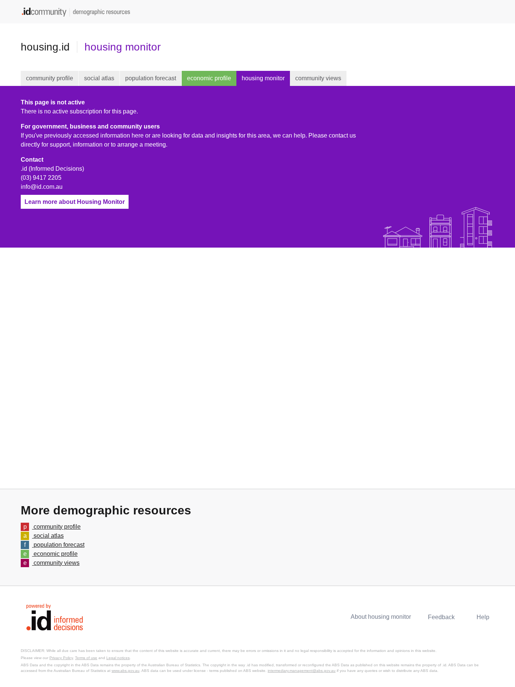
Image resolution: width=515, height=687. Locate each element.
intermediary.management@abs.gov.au (302, 671)
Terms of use (86, 658)
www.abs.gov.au (125, 671)
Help (483, 617)
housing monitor (122, 47)
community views (318, 78)
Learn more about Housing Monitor (75, 202)
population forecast (150, 78)
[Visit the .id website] (55, 616)
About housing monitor (381, 617)
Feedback (441, 617)
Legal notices (118, 658)
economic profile (209, 78)
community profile (49, 78)
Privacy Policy (61, 658)
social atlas (99, 78)
